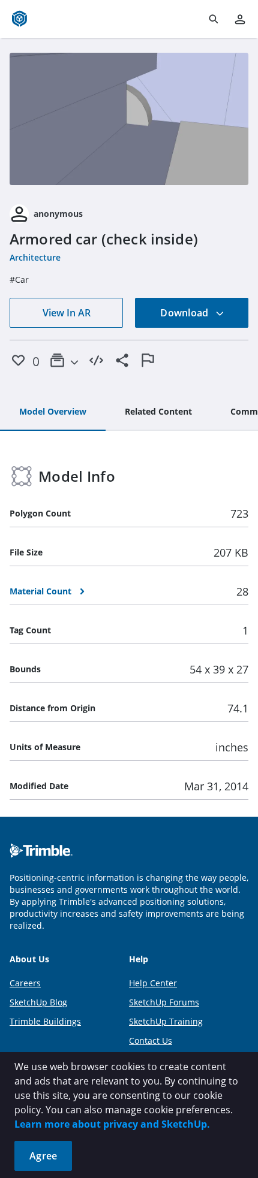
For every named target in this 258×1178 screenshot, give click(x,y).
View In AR (67, 312)
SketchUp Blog (38, 1002)
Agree (43, 1155)
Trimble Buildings (45, 1021)
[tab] (53, 412)
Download (185, 312)
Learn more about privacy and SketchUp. (112, 1124)
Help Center (153, 983)
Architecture (35, 257)
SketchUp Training (166, 1021)
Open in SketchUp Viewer (129, 119)
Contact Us (150, 1040)
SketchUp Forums (164, 1002)
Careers (25, 983)
